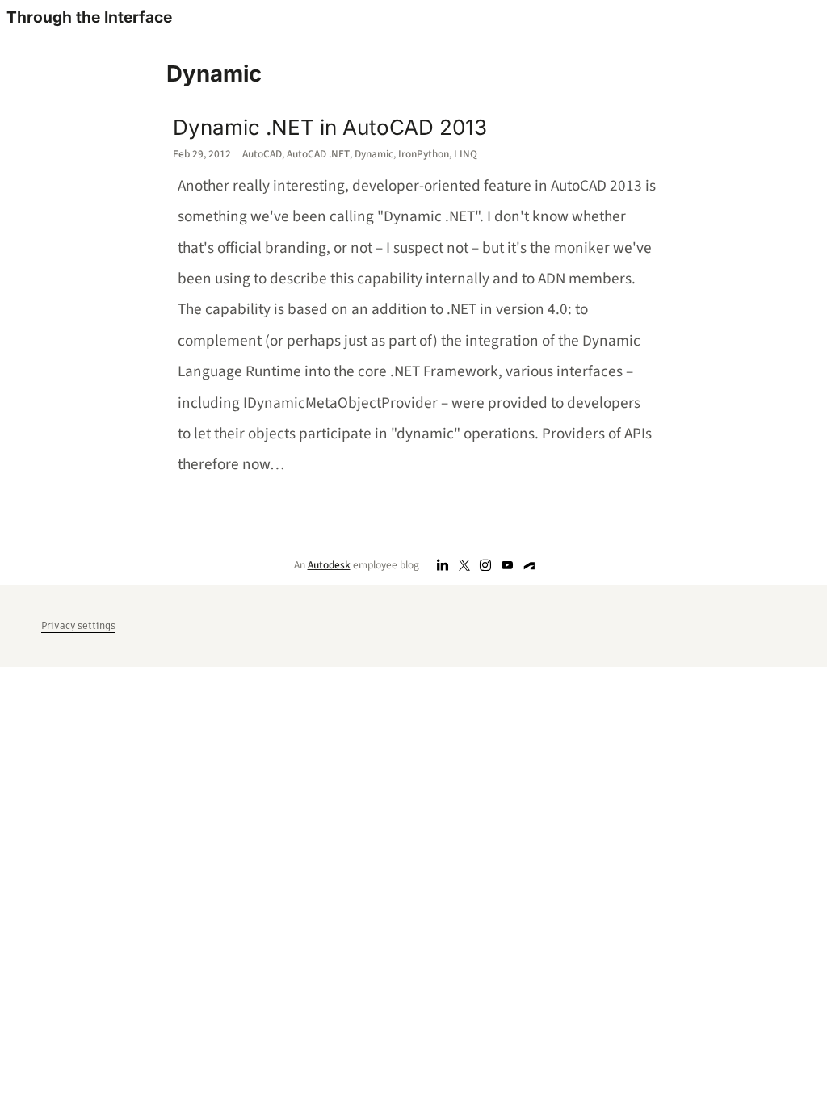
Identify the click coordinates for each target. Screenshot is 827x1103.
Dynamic (374, 153)
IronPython (423, 153)
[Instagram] (486, 565)
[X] (464, 565)
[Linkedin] (443, 565)
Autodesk (329, 564)
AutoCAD (262, 153)
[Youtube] (507, 565)
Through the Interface (89, 17)
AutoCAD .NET (318, 153)
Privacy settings (78, 625)
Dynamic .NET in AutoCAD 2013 (330, 127)
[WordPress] (529, 565)
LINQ (465, 153)
